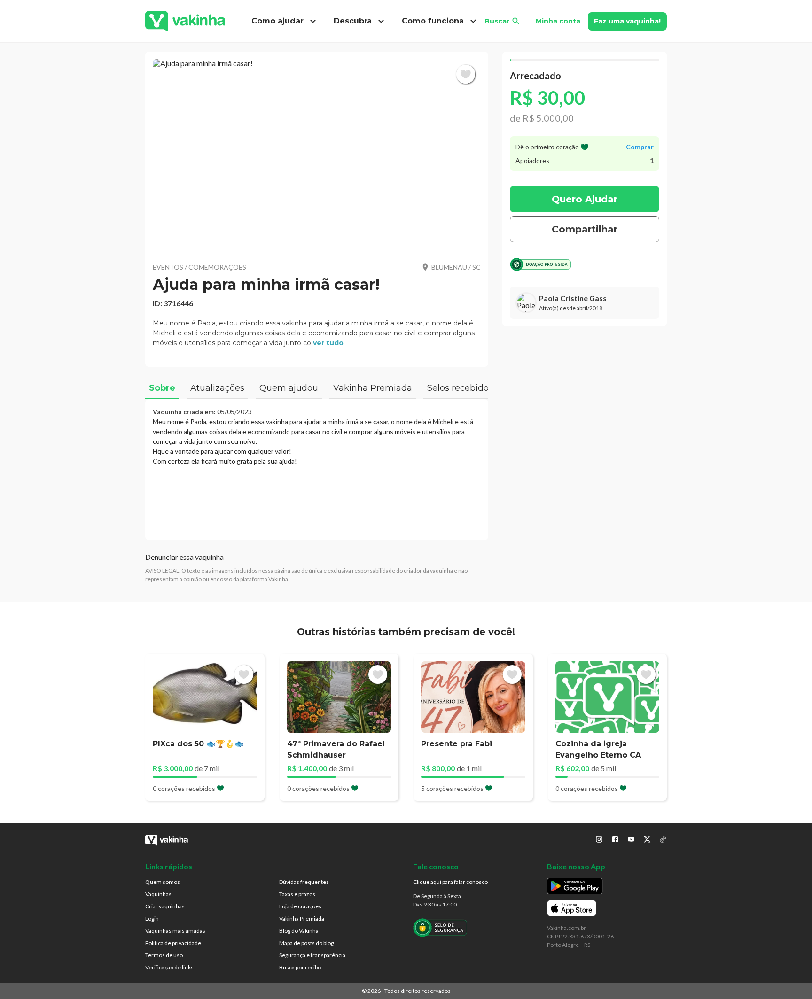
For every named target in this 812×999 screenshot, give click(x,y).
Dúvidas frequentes (304, 881)
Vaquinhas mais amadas (175, 930)
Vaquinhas (158, 894)
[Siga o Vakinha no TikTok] (663, 839)
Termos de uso (164, 955)
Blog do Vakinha (299, 930)
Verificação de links (169, 967)
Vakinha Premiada (301, 918)
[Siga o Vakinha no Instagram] (599, 839)
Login (152, 918)
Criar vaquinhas (165, 906)
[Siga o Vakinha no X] (647, 839)
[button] (317, 155)
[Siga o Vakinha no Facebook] (615, 839)
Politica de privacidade (173, 942)
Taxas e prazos (297, 894)
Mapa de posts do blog (306, 942)
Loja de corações (300, 906)
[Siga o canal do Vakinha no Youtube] (631, 839)
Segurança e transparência (312, 955)
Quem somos (162, 881)
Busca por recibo (300, 967)
